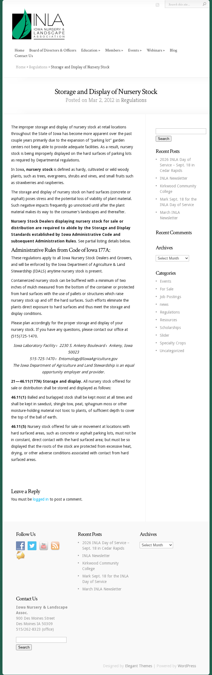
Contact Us (24, 55)
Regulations (38, 66)
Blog (173, 50)
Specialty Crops (173, 343)
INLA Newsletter (173, 178)
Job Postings (170, 297)
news (164, 304)
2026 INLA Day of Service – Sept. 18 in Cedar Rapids (177, 165)
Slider (164, 335)
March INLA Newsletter (101, 589)
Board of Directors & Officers (52, 50)
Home (19, 50)
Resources (168, 320)
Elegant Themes (138, 666)
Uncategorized (172, 351)
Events (165, 281)
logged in (41, 499)
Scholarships (170, 327)
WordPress (187, 666)
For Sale (166, 289)
